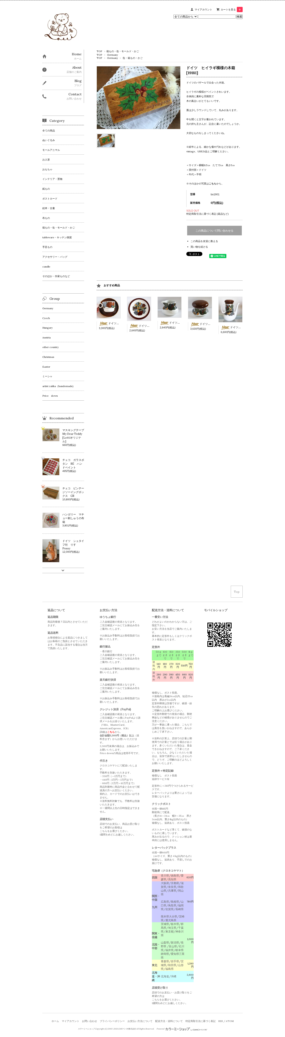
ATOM (230, 1021)
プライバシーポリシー (112, 1021)
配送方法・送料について (169, 1021)
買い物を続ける (199, 246)
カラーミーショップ (86, 1029)
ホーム (55, 1021)
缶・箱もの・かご (133, 57)
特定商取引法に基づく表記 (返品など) (207, 213)
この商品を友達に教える (204, 241)
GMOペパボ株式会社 (127, 1029)
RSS (220, 1021)
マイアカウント (203, 9)
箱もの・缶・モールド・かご (122, 51)
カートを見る (231, 9)
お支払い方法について (140, 1021)
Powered (160, 1029)
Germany (112, 54)
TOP (99, 51)
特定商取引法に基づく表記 (200, 1021)
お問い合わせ (89, 1021)
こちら (212, 183)
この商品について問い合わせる (214, 230)
